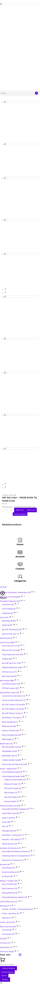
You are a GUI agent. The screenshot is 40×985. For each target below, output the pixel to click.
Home (20, 544)
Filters (3, 598)
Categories (20, 580)
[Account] (20, 552)
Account (20, 556)
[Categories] (20, 576)
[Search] (36, 93)
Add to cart (20, 510)
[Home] (20, 540)
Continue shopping (8, 968)
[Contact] (20, 564)
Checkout (5, 979)
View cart (4, 975)
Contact (20, 568)
